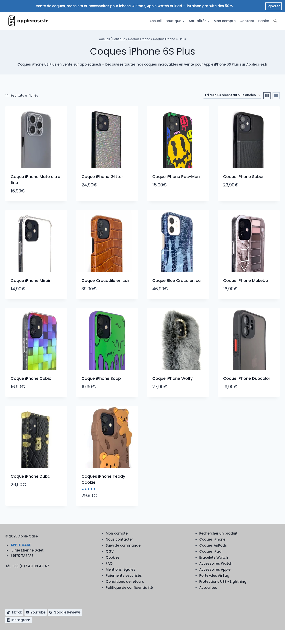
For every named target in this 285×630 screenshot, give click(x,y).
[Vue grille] (267, 95)
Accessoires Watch (215, 563)
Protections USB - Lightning (222, 581)
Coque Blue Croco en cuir (177, 280)
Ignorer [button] (273, 6)
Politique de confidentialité (129, 587)
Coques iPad (210, 551)
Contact (247, 21)
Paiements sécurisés (124, 575)
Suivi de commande (123, 545)
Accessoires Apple (214, 569)
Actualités (208, 587)
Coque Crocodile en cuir (105, 280)
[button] (275, 21)
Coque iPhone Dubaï (31, 476)
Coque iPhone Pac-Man (176, 176)
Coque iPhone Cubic (31, 378)
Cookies (113, 557)
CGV (110, 551)
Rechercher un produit (218, 533)
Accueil (155, 21)
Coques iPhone (212, 539)
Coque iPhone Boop (101, 378)
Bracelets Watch (213, 557)
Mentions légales (120, 569)
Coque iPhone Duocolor (246, 378)
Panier (263, 21)
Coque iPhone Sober (243, 176)
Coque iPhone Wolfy (172, 378)
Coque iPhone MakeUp (245, 280)
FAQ (109, 563)
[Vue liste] (276, 95)
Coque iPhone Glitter (102, 176)
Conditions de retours (125, 581)
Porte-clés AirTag (214, 575)
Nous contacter (119, 539)
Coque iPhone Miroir (31, 280)
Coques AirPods (213, 545)
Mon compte (225, 21)
